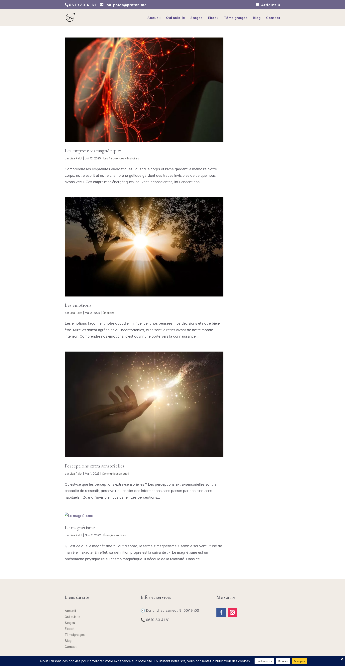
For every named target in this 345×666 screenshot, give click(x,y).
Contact (273, 18)
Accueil (154, 18)
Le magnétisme (80, 527)
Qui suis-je (175, 18)
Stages (196, 18)
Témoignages (236, 18)
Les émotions (78, 305)
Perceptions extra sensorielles (94, 466)
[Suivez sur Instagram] (232, 612)
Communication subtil (116, 473)
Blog (257, 18)
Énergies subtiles (114, 535)
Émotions (108, 312)
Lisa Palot (76, 158)
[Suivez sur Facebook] (221, 612)
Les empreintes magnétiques (93, 150)
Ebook (213, 18)
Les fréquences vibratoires (121, 158)
